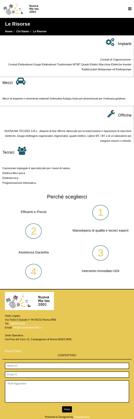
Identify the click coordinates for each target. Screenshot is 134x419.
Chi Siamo (22, 31)
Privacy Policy (13, 351)
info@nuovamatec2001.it (27, 327)
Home (8, 31)
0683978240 (17, 323)
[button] (67, 409)
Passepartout (81, 417)
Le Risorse (39, 31)
